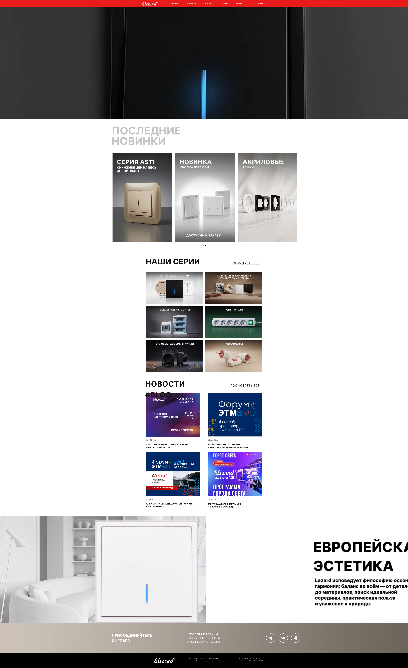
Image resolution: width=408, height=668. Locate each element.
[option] (204, 198)
